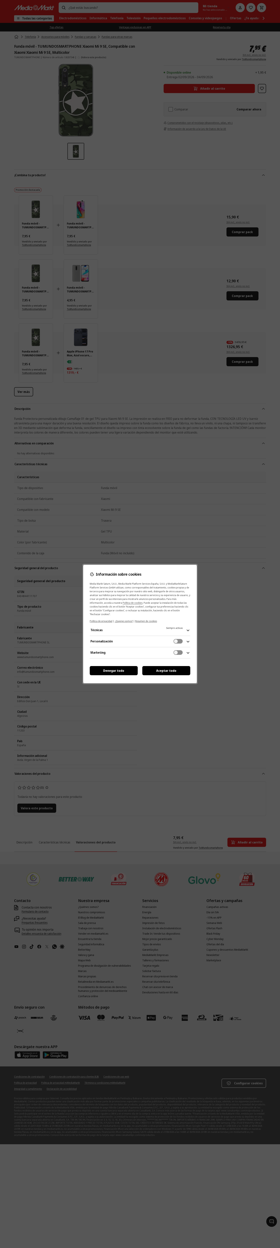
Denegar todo (113, 671)
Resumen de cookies (146, 621)
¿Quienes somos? (124, 621)
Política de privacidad (101, 621)
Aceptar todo (166, 671)
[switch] (178, 641)
